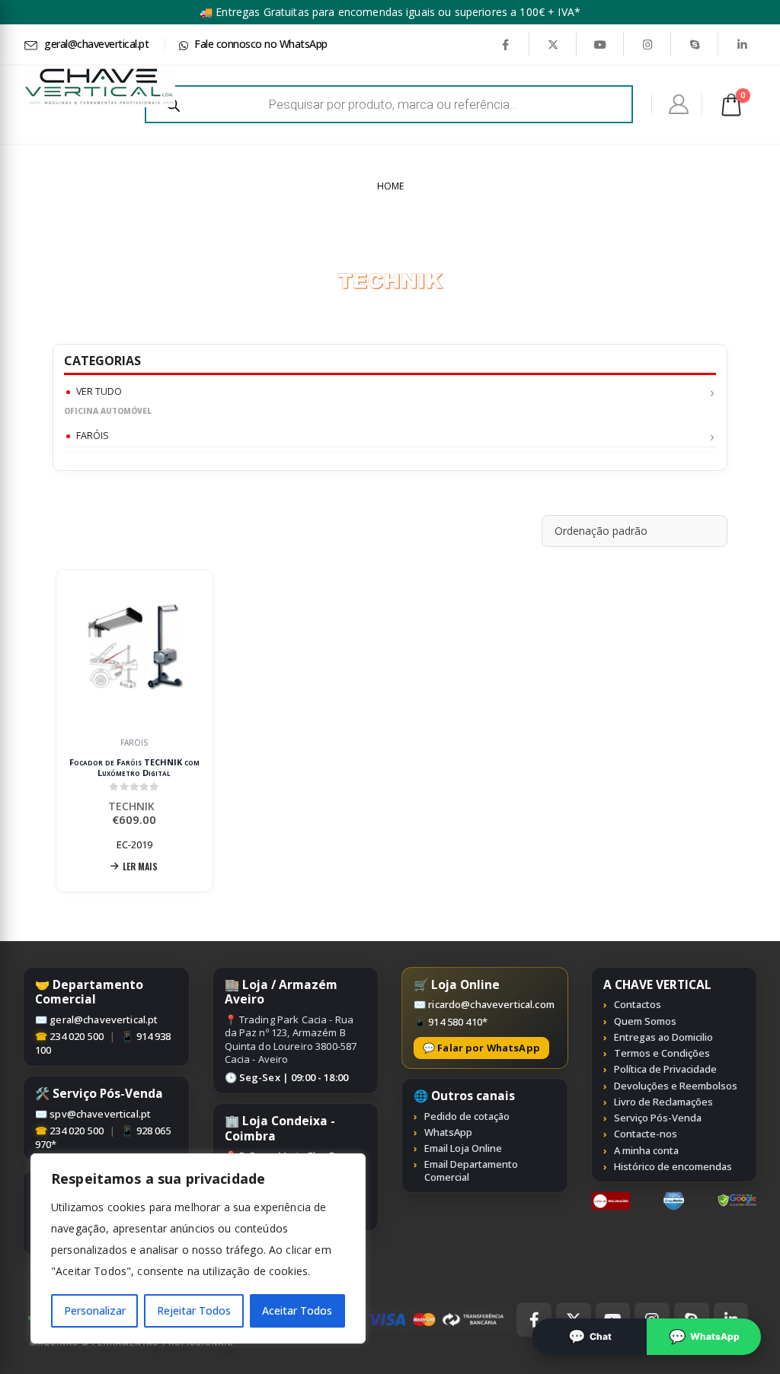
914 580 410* (458, 1022)
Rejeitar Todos (194, 1310)
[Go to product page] (135, 648)
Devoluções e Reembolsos (675, 1086)
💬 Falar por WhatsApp (481, 1047)
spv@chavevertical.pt (100, 1114)
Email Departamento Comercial (471, 1170)
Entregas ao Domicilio (663, 1037)
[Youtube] (600, 44)
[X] (553, 44)
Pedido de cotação (467, 1116)
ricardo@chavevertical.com (491, 1004)
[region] (198, 1248)
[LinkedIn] (741, 44)
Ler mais (140, 866)
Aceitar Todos (297, 1310)
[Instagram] (647, 44)
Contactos (637, 1004)
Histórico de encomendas (673, 1166)
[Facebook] (505, 44)
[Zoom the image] (611, 1200)
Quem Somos (645, 1021)
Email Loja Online (463, 1148)
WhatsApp (448, 1132)
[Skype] (694, 44)
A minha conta (646, 1150)
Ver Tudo (99, 391)
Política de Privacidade (665, 1069)
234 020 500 (77, 1036)
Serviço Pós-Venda (658, 1118)
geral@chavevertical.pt (104, 1019)
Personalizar (95, 1310)
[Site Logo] (99, 86)
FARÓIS (92, 435)
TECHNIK (134, 806)
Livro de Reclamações (663, 1102)
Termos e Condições (662, 1053)
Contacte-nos (645, 1134)
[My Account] (679, 104)
